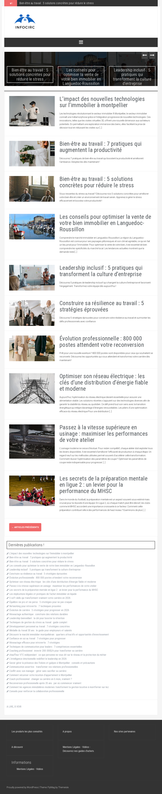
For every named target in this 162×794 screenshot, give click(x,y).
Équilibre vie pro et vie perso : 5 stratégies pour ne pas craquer (40, 602)
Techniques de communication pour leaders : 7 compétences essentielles (45, 646)
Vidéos (39, 769)
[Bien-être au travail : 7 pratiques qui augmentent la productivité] (32, 153)
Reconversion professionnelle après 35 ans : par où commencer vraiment (45, 683)
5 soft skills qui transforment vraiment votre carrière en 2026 (39, 597)
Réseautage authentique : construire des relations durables (38, 614)
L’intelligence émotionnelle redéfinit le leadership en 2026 (38, 658)
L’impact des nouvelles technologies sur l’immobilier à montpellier (102, 102)
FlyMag (51, 787)
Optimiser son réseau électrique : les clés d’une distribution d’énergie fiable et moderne (103, 382)
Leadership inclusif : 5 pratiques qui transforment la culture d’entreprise (132, 77)
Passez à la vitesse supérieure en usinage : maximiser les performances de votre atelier (103, 433)
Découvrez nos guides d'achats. (78, 750)
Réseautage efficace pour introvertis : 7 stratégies (34, 642)
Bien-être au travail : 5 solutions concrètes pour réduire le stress (30, 74)
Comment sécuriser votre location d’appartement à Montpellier (40, 675)
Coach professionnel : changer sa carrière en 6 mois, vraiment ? (40, 679)
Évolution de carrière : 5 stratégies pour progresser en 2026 (39, 610)
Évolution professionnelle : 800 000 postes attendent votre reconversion (101, 341)
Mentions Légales (25, 769)
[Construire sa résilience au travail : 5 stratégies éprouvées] (32, 313)
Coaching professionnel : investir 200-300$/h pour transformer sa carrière (46, 650)
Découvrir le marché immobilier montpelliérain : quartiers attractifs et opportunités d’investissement (59, 634)
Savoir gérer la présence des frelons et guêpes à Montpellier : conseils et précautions (52, 662)
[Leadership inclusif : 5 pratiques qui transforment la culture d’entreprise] (32, 277)
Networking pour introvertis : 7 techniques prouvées (35, 606)
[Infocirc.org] (25, 22)
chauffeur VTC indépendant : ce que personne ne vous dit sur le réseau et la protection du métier (57, 654)
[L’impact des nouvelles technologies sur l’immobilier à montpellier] (32, 111)
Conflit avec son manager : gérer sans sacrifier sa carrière (37, 670)
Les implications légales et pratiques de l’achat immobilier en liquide (43, 594)
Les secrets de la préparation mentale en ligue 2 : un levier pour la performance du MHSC (103, 484)
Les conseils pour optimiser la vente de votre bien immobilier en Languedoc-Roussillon (69, 3)
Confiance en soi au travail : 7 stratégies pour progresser (37, 638)
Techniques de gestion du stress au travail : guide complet (38, 622)
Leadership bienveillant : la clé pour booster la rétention (37, 618)
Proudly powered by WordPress (23, 787)
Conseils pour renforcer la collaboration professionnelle (36, 691)
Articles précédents (25, 527)
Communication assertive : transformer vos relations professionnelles (43, 666)
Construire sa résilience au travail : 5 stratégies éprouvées (101, 306)
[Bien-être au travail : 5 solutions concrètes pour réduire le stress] (32, 188)
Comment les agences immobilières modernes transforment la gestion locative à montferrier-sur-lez (59, 687)
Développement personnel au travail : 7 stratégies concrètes (39, 626)
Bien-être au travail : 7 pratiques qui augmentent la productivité (100, 147)
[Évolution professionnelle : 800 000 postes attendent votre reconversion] (32, 348)
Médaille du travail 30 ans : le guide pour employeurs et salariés (40, 630)
